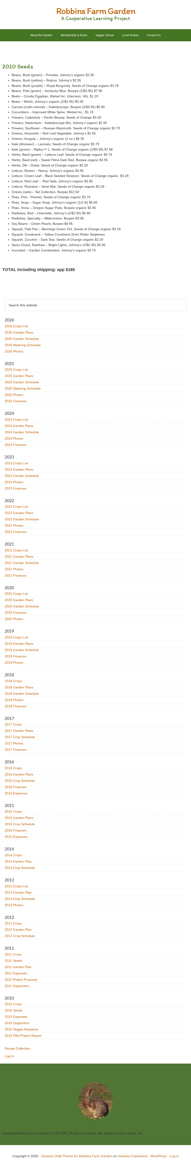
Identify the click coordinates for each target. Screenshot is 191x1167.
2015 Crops (13, 811)
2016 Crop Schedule (20, 781)
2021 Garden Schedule (22, 563)
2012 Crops (13, 923)
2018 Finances (16, 706)
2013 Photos (14, 905)
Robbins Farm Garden (95, 10)
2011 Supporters (17, 986)
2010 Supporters (17, 1023)
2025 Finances (16, 401)
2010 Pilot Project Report (23, 1035)
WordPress (158, 1156)
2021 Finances (16, 575)
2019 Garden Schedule (22, 650)
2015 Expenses (16, 837)
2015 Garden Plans (19, 818)
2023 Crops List (16, 463)
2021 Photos (14, 569)
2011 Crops (13, 954)
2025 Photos (14, 395)
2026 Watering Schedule (23, 345)
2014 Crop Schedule (20, 868)
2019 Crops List (16, 637)
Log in (174, 1156)
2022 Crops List (16, 506)
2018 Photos (14, 700)
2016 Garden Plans (19, 774)
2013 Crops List (16, 886)
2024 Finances (16, 445)
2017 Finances (16, 749)
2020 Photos (14, 619)
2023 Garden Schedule (22, 476)
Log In (9, 1056)
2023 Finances (16, 488)
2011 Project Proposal (21, 979)
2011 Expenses (16, 973)
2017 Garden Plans (19, 731)
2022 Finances (16, 532)
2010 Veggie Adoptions (21, 1029)
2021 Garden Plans (19, 556)
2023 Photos (14, 482)
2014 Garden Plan (18, 861)
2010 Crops (13, 1004)
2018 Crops (13, 681)
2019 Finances (16, 656)
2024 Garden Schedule (22, 432)
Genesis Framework (132, 1156)
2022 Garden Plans (19, 513)
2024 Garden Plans (19, 426)
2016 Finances (16, 787)
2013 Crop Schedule (20, 899)
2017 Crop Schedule (20, 737)
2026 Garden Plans (19, 332)
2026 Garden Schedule (22, 339)
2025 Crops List (16, 369)
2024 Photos (14, 438)
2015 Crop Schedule (20, 824)
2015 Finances (16, 830)
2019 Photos (14, 662)
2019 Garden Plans (19, 643)
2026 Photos (14, 351)
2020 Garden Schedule (22, 606)
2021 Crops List (16, 550)
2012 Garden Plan (18, 929)
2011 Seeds (13, 961)
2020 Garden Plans (19, 600)
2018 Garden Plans (19, 687)
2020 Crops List (16, 594)
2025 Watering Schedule (23, 388)
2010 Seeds (13, 1010)
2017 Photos (14, 743)
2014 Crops (13, 855)
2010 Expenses (16, 1017)
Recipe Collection (17, 1048)
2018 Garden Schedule (22, 693)
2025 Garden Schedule (22, 382)
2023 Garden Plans (19, 469)
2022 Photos (14, 525)
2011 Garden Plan (18, 967)
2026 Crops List (16, 326)
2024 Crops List (16, 419)
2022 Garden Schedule (22, 519)
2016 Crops (13, 768)
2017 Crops (13, 724)
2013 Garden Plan (18, 892)
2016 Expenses (16, 793)
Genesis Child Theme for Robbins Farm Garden (76, 1156)
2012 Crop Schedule (20, 936)
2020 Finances (16, 612)
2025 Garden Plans (19, 376)
